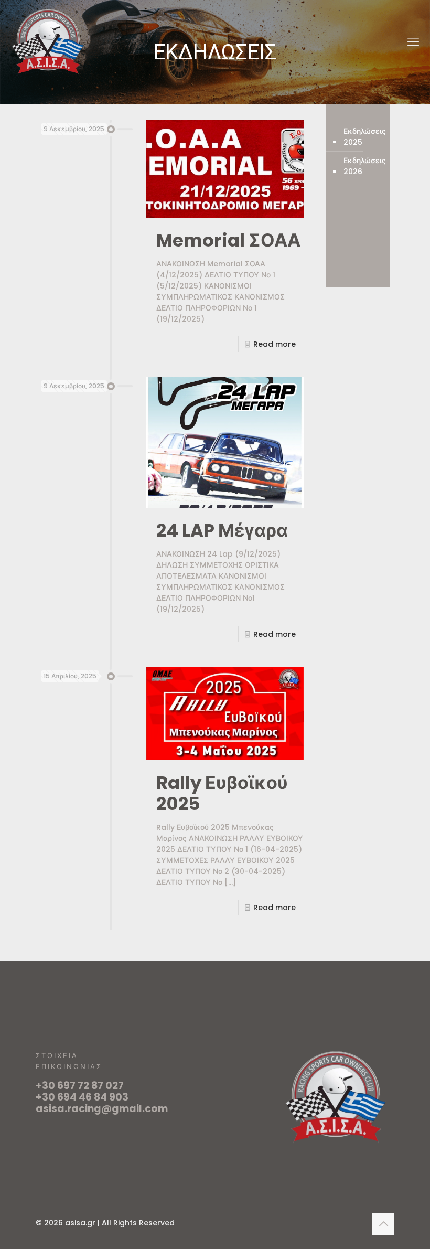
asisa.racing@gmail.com (102, 1109)
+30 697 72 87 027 (80, 1086)
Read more (274, 344)
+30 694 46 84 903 (82, 1097)
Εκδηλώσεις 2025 (364, 136)
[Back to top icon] (383, 1224)
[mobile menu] (413, 42)
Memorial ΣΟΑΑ (228, 240)
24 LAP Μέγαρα (222, 530)
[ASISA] (47, 42)
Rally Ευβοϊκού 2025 (222, 793)
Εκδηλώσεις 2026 (364, 166)
